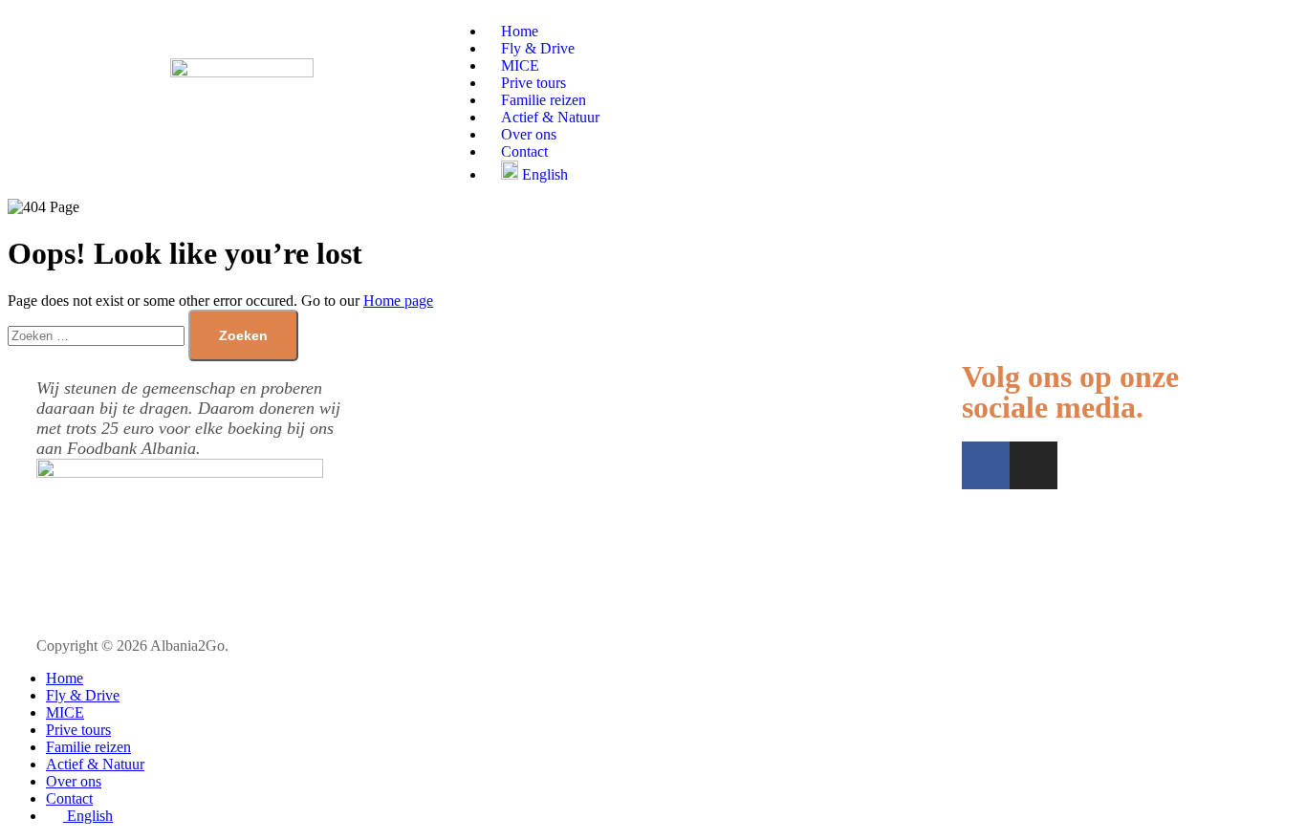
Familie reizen (88, 747)
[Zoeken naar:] (98, 335)
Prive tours (78, 730)
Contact (69, 798)
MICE (65, 712)
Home (64, 678)
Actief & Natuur (95, 764)
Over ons (73, 781)
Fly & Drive (83, 695)
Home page (398, 300)
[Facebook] (986, 465)
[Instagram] (1033, 465)
